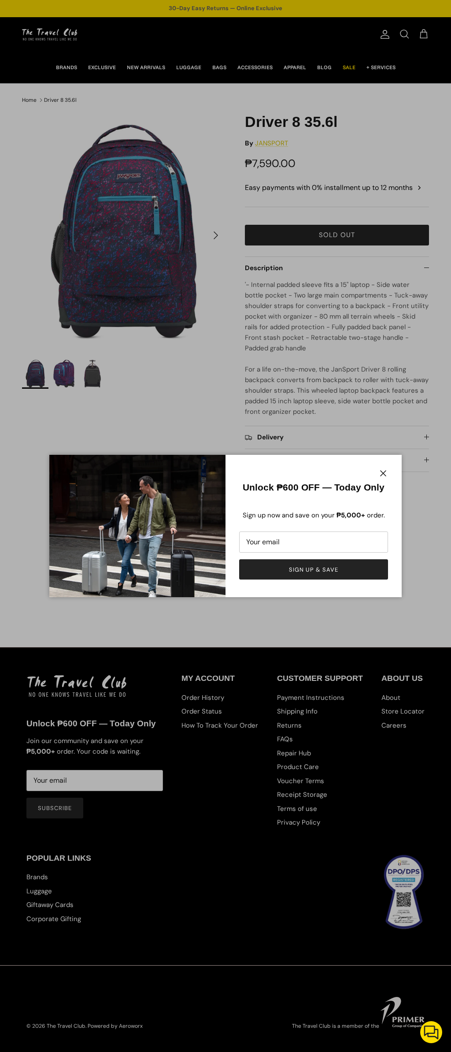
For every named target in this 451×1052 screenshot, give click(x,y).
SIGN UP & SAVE (314, 569)
